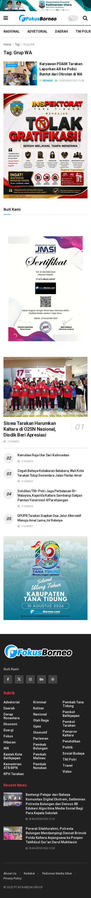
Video (67, 771)
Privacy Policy (12, 878)
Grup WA (28, 44)
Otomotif (40, 732)
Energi (9, 730)
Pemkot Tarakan (69, 723)
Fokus (8, 736)
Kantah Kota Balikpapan (13, 756)
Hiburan (10, 742)
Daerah (61, 31)
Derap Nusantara (12, 716)
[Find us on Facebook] (8, 679)
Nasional (12, 31)
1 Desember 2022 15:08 (70, 80)
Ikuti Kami (12, 209)
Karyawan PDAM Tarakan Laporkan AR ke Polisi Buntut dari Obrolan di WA (60, 69)
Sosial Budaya (73, 753)
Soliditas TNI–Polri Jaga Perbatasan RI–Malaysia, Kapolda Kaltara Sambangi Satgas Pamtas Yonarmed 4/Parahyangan (50, 495)
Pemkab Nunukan (40, 766)
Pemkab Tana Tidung (73, 704)
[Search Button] (85, 18)
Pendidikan (71, 741)
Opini (37, 726)
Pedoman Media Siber (57, 873)
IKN (6, 748)
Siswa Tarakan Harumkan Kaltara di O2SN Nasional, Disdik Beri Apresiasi (30, 429)
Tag (17, 44)
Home (7, 44)
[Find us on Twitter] (19, 679)
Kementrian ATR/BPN (12, 766)
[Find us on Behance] (41, 679)
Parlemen (40, 738)
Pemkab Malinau (39, 756)
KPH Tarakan (14, 774)
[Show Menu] (6, 18)
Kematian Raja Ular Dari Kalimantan (43, 455)
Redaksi (48, 80)
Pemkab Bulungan (40, 746)
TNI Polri (70, 759)
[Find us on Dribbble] (52, 679)
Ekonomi (10, 724)
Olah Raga (41, 720)
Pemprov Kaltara (70, 733)
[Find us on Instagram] (30, 679)
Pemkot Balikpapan (71, 714)
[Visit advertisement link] (45, 5)
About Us (10, 873)
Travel (68, 765)
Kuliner (38, 708)
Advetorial (37, 31)
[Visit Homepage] (38, 18)
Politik (68, 747)
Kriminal (39, 702)
